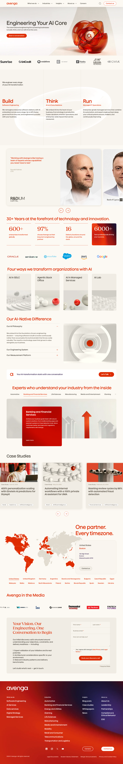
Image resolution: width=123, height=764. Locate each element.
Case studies (87, 705)
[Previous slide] (58, 514)
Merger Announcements (89, 756)
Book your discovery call (90, 658)
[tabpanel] (96, 557)
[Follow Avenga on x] (57, 749)
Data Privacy (97, 649)
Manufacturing (51, 721)
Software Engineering (16, 701)
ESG (103, 719)
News (84, 713)
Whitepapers (88, 709)
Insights (59, 3)
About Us (105, 701)
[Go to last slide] (61, 210)
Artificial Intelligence (59, 505)
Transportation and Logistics (57, 741)
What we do (32, 3)
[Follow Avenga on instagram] (52, 749)
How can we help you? (80, 637)
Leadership (106, 705)
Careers (83, 3)
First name (76, 624)
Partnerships (107, 709)
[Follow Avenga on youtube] (63, 749)
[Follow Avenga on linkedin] (46, 749)
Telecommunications (54, 737)
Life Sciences (50, 717)
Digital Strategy (13, 713)
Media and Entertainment (56, 725)
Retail (48, 505)
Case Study (48, 484)
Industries (46, 3)
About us (71, 3)
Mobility (48, 729)
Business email (78, 631)
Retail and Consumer (54, 733)
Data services (12, 709)
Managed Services (15, 717)
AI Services (11, 705)
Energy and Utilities (53, 709)
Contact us (110, 3)
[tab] (15, 394)
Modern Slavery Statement (69, 756)
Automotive (50, 701)
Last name (96, 624)
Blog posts (86, 701)
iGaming (48, 713)
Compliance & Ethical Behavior (108, 714)
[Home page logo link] (12, 3)
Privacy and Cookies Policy (107, 756)
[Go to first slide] (66, 514)
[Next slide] (68, 210)
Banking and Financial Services (58, 705)
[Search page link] (100, 3)
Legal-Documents (52, 756)
